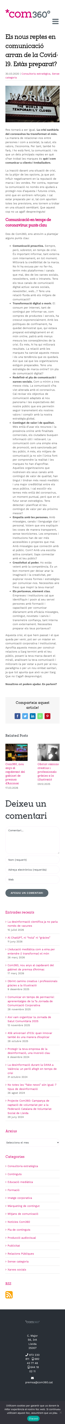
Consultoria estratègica (35, 73)
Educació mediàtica (20, 1182)
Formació (14, 1190)
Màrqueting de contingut (24, 1206)
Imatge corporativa (20, 1198)
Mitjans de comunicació (23, 1213)
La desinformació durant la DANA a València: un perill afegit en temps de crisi (32, 1069)
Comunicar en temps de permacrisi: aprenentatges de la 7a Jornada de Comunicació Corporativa (31, 1001)
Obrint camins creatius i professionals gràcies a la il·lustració (48, 772)
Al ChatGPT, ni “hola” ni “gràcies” (29, 937)
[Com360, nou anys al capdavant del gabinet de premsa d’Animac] (16, 745)
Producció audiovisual (22, 1237)
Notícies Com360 (19, 1221)
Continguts (15, 1174)
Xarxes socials (17, 1269)
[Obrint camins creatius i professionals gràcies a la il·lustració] (49, 745)
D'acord (33, 1418)
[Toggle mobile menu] (56, 21)
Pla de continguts (19, 1229)
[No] (60, 1412)
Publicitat (14, 1245)
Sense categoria (18, 1261)
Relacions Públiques (21, 1253)
